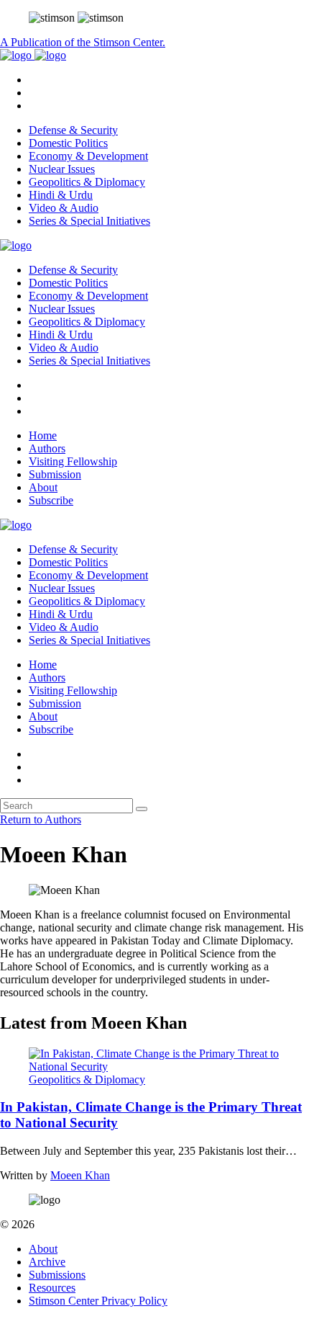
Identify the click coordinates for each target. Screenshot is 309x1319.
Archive (47, 1262)
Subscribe (51, 500)
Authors (47, 448)
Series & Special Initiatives (89, 221)
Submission (55, 474)
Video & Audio (63, 208)
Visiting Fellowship (73, 461)
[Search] (141, 809)
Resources (52, 1288)
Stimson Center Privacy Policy (98, 1301)
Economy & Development (88, 156)
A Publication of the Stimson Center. (82, 42)
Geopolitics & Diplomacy (87, 182)
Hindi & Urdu (61, 195)
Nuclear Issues (62, 169)
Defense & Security (73, 130)
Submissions (57, 1275)
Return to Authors (40, 819)
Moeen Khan (80, 1175)
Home (43, 435)
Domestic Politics (68, 143)
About (43, 487)
